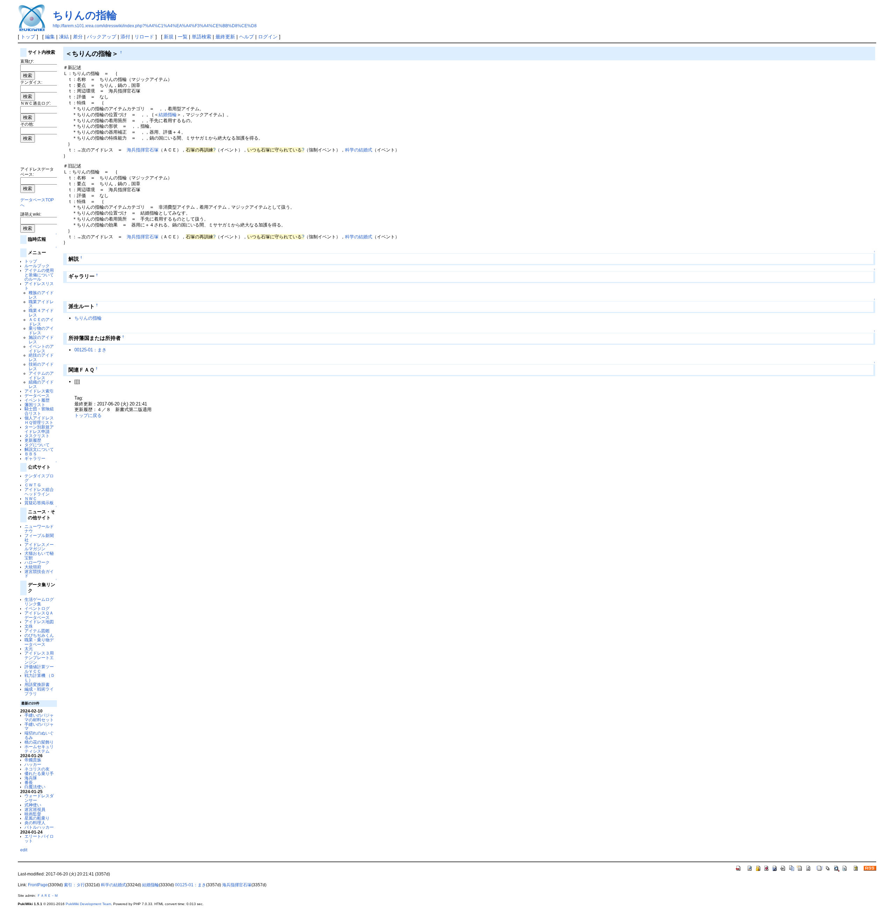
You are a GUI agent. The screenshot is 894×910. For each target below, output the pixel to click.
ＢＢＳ (30, 454)
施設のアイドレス (41, 339)
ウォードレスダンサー (39, 798)
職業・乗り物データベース (39, 642)
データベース (37, 395)
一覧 (183, 36)
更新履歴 (32, 440)
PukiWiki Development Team (88, 904)
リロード (144, 36)
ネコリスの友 (37, 769)
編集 (50, 36)
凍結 (64, 36)
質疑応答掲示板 (39, 502)
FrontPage (38, 885)
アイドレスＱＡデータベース (38, 615)
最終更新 (225, 36)
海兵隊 (30, 778)
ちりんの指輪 (85, 15)
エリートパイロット (39, 838)
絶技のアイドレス (41, 357)
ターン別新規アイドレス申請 (39, 429)
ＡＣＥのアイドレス (41, 321)
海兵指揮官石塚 (143, 149)
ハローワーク (37, 562)
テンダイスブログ (39, 478)
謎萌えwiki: (30, 214)
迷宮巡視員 (34, 809)
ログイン (268, 36)
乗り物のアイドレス (41, 330)
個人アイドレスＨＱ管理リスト (39, 420)
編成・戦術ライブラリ (39, 691)
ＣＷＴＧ (32, 485)
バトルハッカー (39, 827)
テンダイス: (31, 82)
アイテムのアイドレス (41, 375)
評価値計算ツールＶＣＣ (39, 668)
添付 (125, 36)
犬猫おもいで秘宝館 (39, 555)
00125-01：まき (90, 349)
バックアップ (101, 36)
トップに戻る (88, 415)
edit (23, 850)
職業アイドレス (41, 303)
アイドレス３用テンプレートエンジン (39, 657)
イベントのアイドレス (41, 348)
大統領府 (32, 567)
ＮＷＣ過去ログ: (35, 103)
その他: (27, 124)
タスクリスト (37, 435)
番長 (28, 782)
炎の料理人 (34, 822)
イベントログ (37, 608)
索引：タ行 (74, 885)
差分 (78, 36)
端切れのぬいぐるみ (39, 735)
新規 (169, 36)
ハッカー (32, 764)
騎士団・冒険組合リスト (39, 411)
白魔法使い (34, 786)
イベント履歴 (37, 400)
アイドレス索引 (39, 391)
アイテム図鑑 (37, 630)
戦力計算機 (34, 675)
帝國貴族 (32, 760)
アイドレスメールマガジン (39, 546)
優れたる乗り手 (39, 773)
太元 (28, 648)
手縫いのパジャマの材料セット (39, 717)
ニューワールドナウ (39, 528)
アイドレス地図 (39, 621)
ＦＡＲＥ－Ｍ (47, 895)
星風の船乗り (37, 818)
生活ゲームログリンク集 (39, 601)
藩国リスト (34, 404)
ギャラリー (34, 458)
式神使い (32, 805)
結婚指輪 (168, 114)
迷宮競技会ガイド (39, 573)
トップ (28, 36)
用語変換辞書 (37, 684)
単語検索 (201, 36)
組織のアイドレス (41, 384)
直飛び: (27, 61)
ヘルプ (246, 36)
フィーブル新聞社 (39, 537)
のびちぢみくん (39, 635)
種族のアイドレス (41, 294)
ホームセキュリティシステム (39, 748)
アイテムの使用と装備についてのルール (39, 275)
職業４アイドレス (41, 312)
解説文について (39, 449)
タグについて (37, 444)
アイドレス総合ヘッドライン (39, 491)
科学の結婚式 (358, 149)
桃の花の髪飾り (39, 742)
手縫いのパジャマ (39, 726)
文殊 (28, 626)
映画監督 (32, 814)
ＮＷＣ (30, 498)
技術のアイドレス (41, 366)
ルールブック (37, 265)
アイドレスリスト (39, 285)
